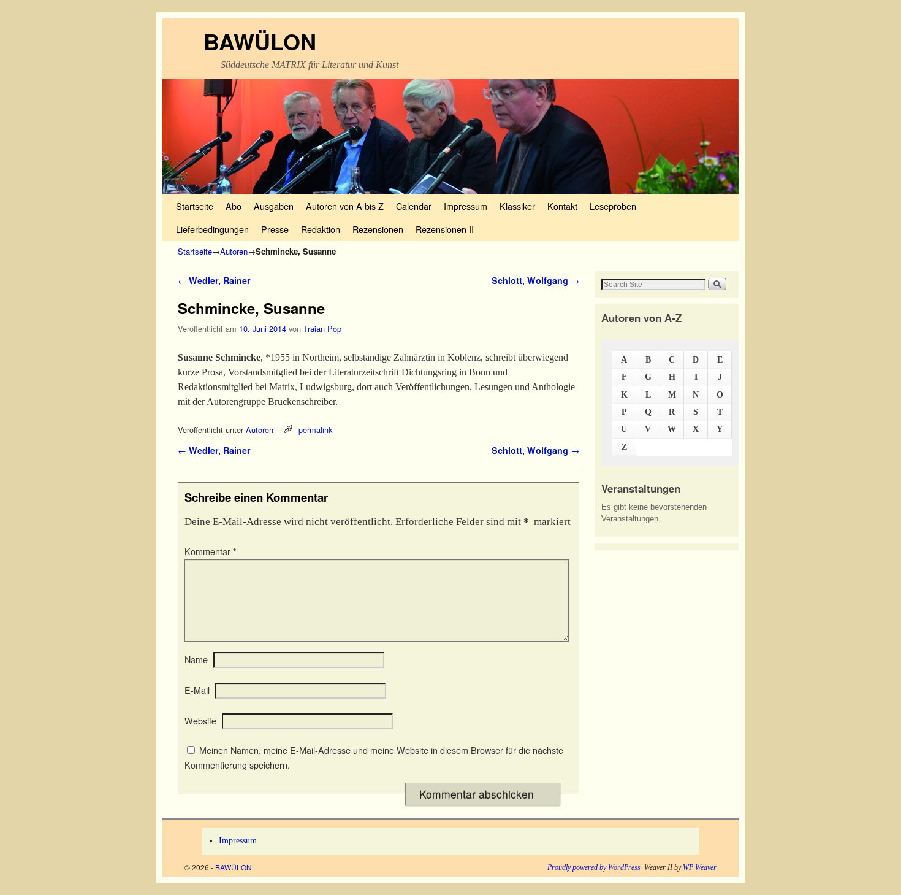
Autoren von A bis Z (345, 205)
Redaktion (320, 229)
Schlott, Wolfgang (535, 280)
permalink (315, 430)
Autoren (234, 251)
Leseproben (613, 205)
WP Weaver (700, 867)
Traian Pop (322, 328)
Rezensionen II (445, 229)
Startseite (194, 205)
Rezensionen (377, 229)
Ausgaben (274, 205)
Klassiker (517, 205)
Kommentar (210, 551)
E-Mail (197, 690)
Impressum (465, 205)
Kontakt (562, 205)
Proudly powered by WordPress (594, 867)
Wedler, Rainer (214, 280)
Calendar (413, 205)
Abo (233, 205)
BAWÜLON (259, 41)
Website (200, 721)
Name (196, 659)
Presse (275, 229)
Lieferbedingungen (212, 229)
